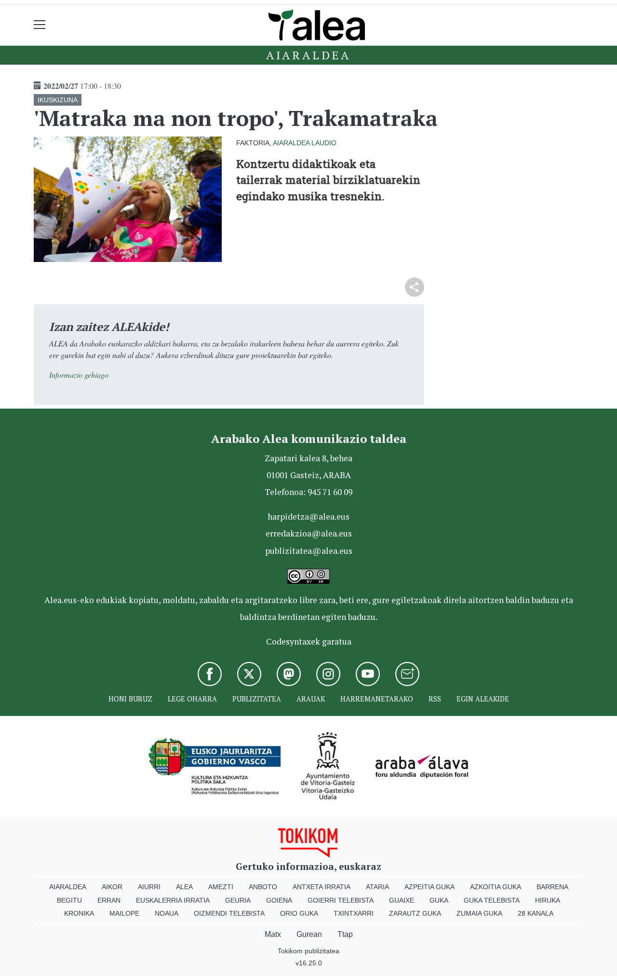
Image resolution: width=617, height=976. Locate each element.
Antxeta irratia (321, 887)
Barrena (552, 887)
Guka (438, 900)
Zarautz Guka (415, 913)
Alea (184, 887)
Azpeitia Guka (429, 887)
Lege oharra (192, 698)
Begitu (69, 900)
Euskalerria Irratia (173, 900)
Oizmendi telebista (229, 913)
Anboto (263, 887)
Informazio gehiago (78, 375)
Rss (435, 698)
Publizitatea (256, 698)
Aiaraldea (308, 55)
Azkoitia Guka (495, 887)
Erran (109, 900)
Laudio (323, 143)
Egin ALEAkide (482, 698)
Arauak (310, 698)
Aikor (112, 887)
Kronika (79, 913)
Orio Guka (299, 913)
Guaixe (401, 900)
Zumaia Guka (479, 913)
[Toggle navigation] (39, 24)
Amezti (220, 887)
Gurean (309, 934)
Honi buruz (130, 698)
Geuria (238, 900)
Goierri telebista (341, 900)
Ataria (377, 887)
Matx (273, 934)
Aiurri (149, 887)
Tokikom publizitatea (308, 951)
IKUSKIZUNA (58, 100)
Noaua (166, 913)
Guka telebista (492, 900)
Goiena (279, 900)
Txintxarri (354, 913)
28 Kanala (535, 913)
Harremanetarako (376, 698)
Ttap (345, 934)
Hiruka (547, 900)
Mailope (124, 913)
